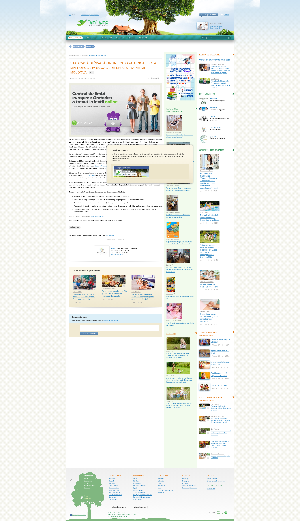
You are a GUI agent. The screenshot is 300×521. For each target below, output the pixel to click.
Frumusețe (137, 483)
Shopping (161, 492)
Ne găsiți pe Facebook (79, 515)
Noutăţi (86, 483)
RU (70, 15)
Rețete (131, 38)
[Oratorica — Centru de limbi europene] (102, 255)
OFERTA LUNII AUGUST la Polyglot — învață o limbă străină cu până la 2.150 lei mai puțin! (179, 269)
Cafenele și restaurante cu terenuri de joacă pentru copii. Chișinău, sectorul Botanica (220, 444)
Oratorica (73, 78)
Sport (135, 488)
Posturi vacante (89, 485)
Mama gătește (212, 478)
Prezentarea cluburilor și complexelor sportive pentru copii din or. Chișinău (142, 296)
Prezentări (106, 38)
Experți (120, 38)
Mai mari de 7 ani (114, 492)
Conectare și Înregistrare (90, 15)
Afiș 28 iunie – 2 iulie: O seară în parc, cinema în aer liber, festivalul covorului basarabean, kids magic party (179, 380)
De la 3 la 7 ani (114, 490)
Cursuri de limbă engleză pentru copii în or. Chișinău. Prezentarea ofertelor (84, 296)
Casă (135, 478)
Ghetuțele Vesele (215, 127)
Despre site (88, 481)
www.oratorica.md (97, 216)
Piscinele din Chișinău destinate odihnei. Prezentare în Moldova (209, 217)
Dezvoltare (209, 335)
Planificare (112, 478)
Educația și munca (139, 485)
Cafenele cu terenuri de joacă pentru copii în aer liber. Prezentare (221, 433)
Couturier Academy (206, 171)
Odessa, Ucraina (101, 166)
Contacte (87, 488)
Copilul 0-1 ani (113, 485)
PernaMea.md (170, 132)
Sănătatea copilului (115, 495)
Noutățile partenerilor (174, 110)
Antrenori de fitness (189, 485)
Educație (161, 481)
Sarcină (111, 481)
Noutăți (171, 333)
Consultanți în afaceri (189, 488)
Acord (86, 478)
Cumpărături (113, 499)
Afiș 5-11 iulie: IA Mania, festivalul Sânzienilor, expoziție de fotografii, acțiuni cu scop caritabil (178, 355)
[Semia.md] (131, 177)
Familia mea (91, 38)
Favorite (226, 15)
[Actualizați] (222, 54)
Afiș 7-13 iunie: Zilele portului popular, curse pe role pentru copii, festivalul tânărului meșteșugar (179, 405)
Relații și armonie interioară (142, 495)
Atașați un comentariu (88, 333)
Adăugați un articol (209, 15)
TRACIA (212, 116)
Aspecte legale (138, 490)
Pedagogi (185, 481)
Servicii (143, 38)
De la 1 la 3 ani (114, 488)
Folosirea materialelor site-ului (118, 516)
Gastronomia (137, 499)
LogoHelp (213, 136)
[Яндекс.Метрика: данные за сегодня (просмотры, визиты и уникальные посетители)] (143, 513)
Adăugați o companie (118, 507)
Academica (169, 294)
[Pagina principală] (70, 46)
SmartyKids (169, 239)
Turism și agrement (139, 492)
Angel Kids (213, 107)
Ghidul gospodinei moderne (216, 481)
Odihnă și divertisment (165, 490)
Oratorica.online (89, 175)
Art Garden (169, 185)
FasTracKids (170, 212)
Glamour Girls (170, 320)
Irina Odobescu (205, 311)
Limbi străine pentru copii (97, 55)
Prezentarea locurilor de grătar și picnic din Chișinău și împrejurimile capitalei (114, 293)
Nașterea (112, 483)
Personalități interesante (141, 497)
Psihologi (185, 478)
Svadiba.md (211, 489)
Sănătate (136, 481)
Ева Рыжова (77, 292)
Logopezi (185, 483)
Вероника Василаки (109, 288)
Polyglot (168, 265)
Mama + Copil (75, 38)
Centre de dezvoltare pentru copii (214, 60)
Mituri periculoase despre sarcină (216, 27)
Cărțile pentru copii (219, 385)
